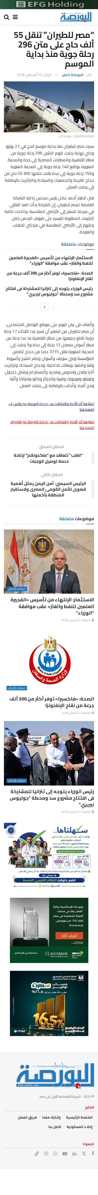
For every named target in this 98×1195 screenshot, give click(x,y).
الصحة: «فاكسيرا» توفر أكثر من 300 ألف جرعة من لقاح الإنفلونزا (50, 275)
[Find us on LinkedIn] (74, 1154)
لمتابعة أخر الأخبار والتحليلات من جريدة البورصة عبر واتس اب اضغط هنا (51, 406)
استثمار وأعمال (16, 589)
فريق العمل (27, 1117)
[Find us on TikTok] (37, 1154)
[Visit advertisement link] (49, 4)
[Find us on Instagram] (46, 1154)
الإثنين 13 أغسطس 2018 (34, 75)
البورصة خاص (72, 75)
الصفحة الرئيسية (79, 1117)
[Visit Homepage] (75, 17)
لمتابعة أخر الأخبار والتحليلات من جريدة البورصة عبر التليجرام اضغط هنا (52, 424)
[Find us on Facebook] (92, 1154)
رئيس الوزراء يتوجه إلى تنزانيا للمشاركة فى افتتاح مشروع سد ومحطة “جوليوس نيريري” (49, 291)
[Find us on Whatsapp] (55, 1154)
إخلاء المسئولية (80, 1126)
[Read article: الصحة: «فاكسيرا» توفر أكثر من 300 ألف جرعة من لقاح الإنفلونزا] (49, 661)
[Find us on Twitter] (84, 1154)
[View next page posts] (44, 307)
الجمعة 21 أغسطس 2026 (76, 620)
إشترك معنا (51, 1117)
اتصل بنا (54, 1126)
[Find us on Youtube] (64, 1154)
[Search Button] (6, 17)
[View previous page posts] (54, 307)
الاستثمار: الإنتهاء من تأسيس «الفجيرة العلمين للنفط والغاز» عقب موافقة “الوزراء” (51, 260)
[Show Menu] (15, 17)
